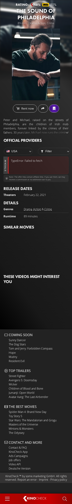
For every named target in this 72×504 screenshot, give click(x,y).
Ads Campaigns (18, 456)
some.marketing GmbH (40, 476)
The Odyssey (16, 433)
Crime (48, 209)
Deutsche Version (19, 468)
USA (14, 151)
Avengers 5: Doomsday (23, 380)
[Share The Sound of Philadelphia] (43, 108)
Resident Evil (17, 361)
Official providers (22, 140)
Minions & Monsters (21, 428)
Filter (48, 151)
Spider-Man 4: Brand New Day (27, 412)
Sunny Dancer (17, 340)
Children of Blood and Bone (26, 388)
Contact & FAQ (18, 447)
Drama (28, 209)
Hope (12, 352)
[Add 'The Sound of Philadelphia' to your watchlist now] (54, 108)
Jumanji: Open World (21, 392)
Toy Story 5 (15, 416)
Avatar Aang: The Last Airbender (28, 397)
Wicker (13, 384)
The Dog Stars (17, 344)
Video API (15, 464)
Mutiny (13, 357)
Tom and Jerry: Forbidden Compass (30, 348)
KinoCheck (12, 476)
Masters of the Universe (23, 424)
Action (37, 209)
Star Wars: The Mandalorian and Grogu (32, 420)
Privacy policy (58, 480)
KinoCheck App (18, 451)
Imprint (43, 480)
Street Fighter (17, 376)
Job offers (15, 460)
